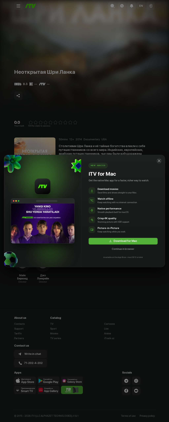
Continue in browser (123, 248)
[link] (123, 241)
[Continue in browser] (159, 161)
